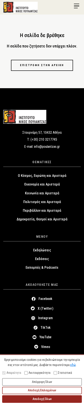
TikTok (45, 327)
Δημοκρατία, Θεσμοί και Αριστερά (42, 219)
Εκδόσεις (42, 259)
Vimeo (45, 347)
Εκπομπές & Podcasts (42, 267)
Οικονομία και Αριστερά (42, 184)
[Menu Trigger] (76, 6)
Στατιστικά (65, 372)
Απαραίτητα (13, 372)
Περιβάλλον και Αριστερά (42, 210)
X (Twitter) (45, 308)
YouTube (45, 337)
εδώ (73, 365)
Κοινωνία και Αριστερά (42, 193)
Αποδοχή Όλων (42, 399)
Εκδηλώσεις (42, 250)
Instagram (45, 318)
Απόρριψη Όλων (42, 382)
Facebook (45, 299)
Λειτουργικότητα (39, 372)
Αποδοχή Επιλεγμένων (42, 390)
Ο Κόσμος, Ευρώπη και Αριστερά (42, 176)
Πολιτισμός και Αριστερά (42, 202)
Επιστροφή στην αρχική (42, 65)
